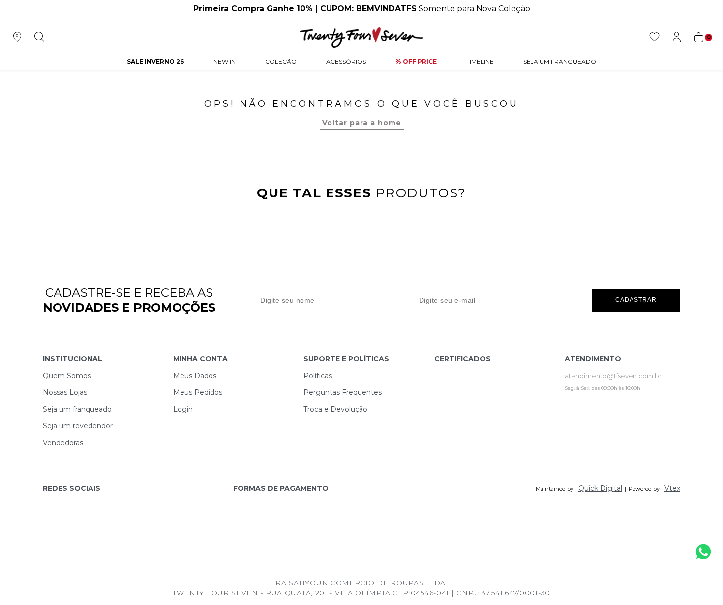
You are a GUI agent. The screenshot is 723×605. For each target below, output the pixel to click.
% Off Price (416, 61)
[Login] (676, 37)
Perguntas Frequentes (342, 392)
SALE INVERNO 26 (155, 61)
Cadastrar (636, 299)
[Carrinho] (702, 38)
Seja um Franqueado (559, 61)
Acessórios (346, 61)
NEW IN (224, 61)
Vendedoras (63, 442)
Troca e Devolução (335, 409)
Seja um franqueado (77, 409)
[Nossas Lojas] (17, 37)
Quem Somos (67, 375)
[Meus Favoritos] (654, 37)
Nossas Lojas (65, 392)
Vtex (672, 488)
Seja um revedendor (78, 425)
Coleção (281, 61)
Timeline (480, 61)
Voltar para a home (361, 122)
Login (183, 409)
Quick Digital (600, 488)
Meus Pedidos (197, 392)
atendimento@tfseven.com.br (613, 376)
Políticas (317, 375)
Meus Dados (194, 375)
